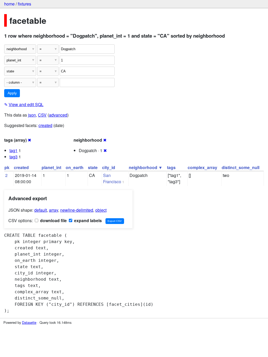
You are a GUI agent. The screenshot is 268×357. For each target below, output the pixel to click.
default (40, 210)
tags (171, 167)
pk (6, 167)
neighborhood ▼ (146, 167)
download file (53, 220)
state (93, 167)
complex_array (202, 167)
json (32, 115)
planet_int (51, 167)
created (45, 125)
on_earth (74, 167)
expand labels (87, 220)
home (9, 4)
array (53, 210)
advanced (58, 115)
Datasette (29, 322)
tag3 (13, 157)
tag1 (13, 150)
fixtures (24, 4)
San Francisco (112, 178)
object (101, 210)
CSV (42, 115)
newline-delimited (76, 210)
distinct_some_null (240, 167)
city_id (108, 167)
